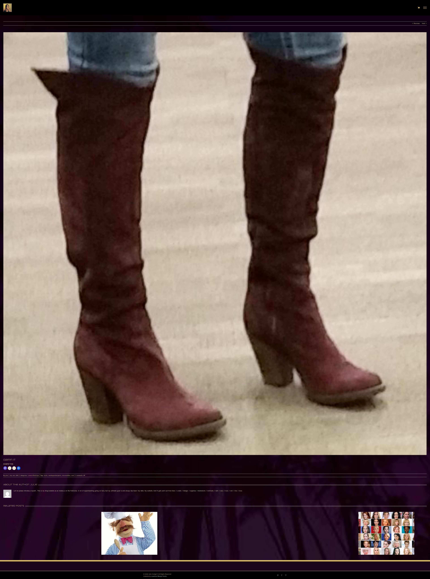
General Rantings (33, 475)
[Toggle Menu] (425, 8)
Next (423, 23)
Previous (417, 23)
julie (6, 475)
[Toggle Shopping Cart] (419, 7)
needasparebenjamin (54, 475)
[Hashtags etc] (129, 513)
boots (45, 475)
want (72, 475)
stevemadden (66, 475)
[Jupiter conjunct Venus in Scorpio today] (386, 513)
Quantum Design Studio (159, 576)
